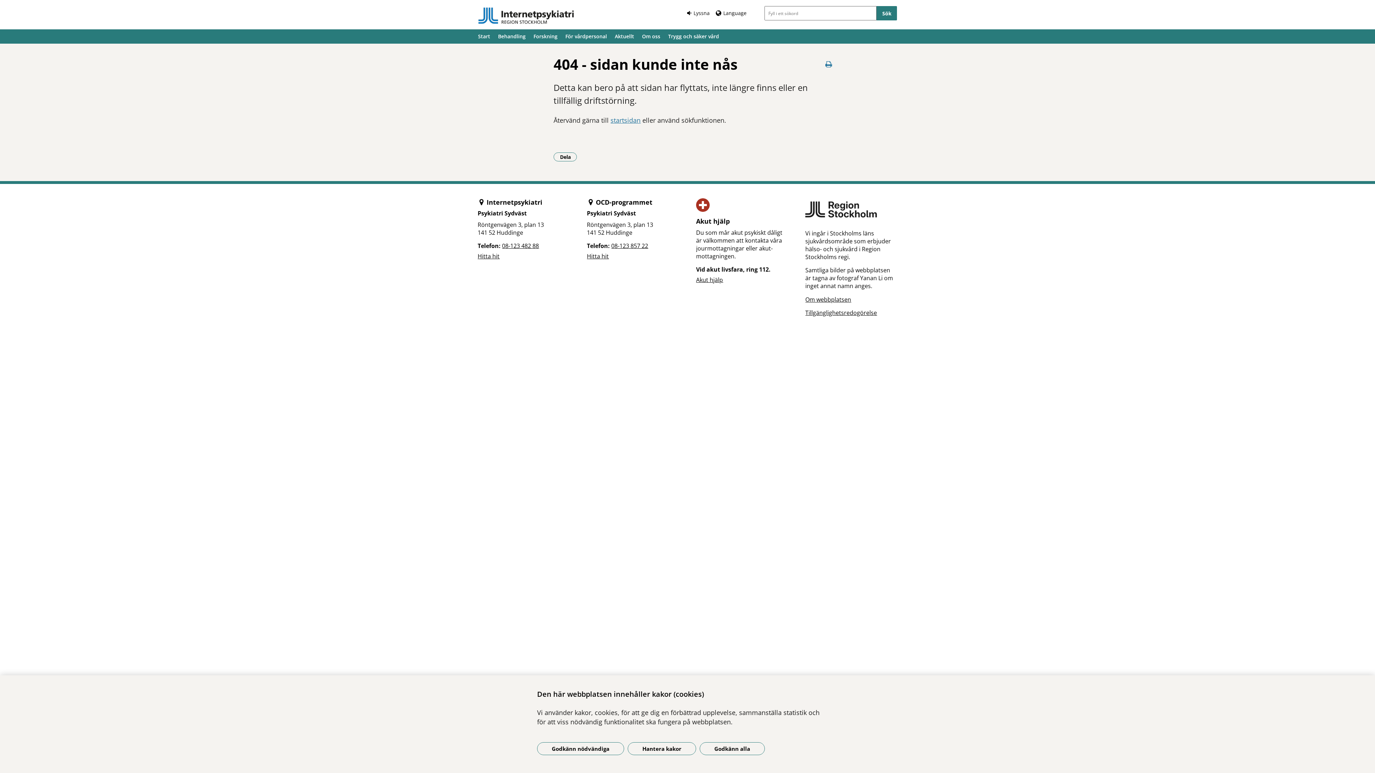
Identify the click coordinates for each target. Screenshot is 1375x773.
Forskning (546, 36)
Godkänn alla (732, 748)
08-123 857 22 (629, 246)
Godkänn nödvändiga (580, 748)
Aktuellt (624, 36)
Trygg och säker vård (693, 36)
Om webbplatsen (828, 299)
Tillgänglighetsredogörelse (841, 313)
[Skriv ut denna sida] (829, 64)
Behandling (512, 36)
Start (484, 36)
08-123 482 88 (520, 246)
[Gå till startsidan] (526, 15)
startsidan (626, 120)
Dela (568, 156)
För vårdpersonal (586, 36)
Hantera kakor (661, 748)
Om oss (651, 36)
